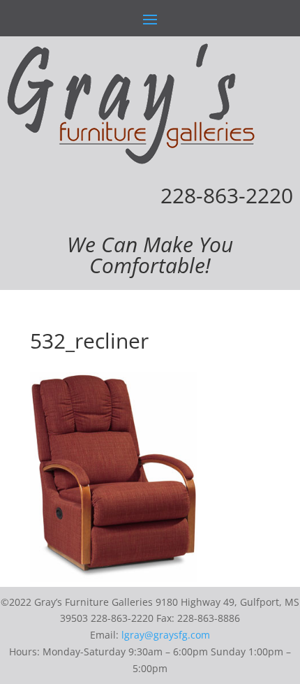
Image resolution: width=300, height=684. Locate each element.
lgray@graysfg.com (165, 634)
